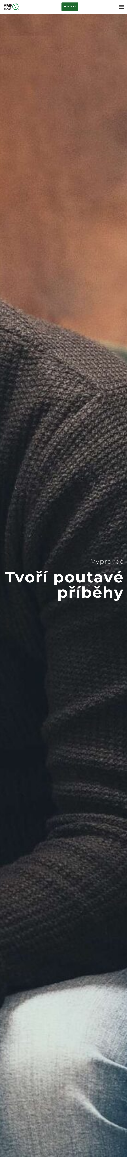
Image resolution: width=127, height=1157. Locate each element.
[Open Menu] (121, 6)
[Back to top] (119, 1149)
